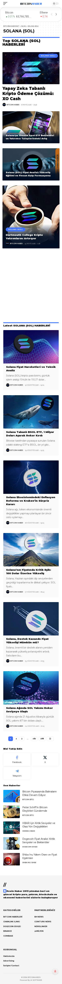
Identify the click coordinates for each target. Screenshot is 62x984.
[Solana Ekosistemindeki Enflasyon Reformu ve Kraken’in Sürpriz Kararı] (31, 477)
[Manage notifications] (55, 971)
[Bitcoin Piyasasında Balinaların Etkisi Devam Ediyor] (11, 796)
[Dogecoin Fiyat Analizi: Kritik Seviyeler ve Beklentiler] (11, 843)
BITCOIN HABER (13, 105)
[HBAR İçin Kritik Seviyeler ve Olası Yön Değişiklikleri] (11, 827)
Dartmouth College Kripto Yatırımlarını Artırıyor (24, 236)
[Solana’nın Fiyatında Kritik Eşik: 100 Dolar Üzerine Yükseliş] (31, 549)
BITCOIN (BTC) (28, 799)
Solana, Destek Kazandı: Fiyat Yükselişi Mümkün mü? (27, 640)
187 (34, 739)
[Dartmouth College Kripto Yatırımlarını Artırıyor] (31, 217)
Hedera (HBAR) (28, 831)
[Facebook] (17, 759)
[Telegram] (17, 773)
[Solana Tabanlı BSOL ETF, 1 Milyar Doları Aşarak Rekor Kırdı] (31, 412)
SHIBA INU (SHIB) (29, 862)
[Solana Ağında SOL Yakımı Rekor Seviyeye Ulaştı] (31, 688)
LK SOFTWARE (36, 980)
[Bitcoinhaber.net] (31, 3)
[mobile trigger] (6, 3)
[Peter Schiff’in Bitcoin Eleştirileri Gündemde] (11, 812)
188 (42, 739)
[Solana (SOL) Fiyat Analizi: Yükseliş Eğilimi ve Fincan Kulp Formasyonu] (31, 164)
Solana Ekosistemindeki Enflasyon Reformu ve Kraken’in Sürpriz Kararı (30, 501)
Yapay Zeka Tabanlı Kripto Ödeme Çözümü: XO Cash (28, 93)
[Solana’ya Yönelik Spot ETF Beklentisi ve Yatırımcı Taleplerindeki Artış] (31, 127)
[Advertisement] (31, 286)
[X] (45, 759)
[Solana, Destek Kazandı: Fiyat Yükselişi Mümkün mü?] (31, 618)
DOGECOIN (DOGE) (29, 847)
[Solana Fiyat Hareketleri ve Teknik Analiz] (31, 346)
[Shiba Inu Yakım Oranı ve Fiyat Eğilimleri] (11, 859)
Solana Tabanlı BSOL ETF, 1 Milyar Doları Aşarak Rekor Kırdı (30, 433)
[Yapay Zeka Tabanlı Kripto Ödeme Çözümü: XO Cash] (31, 68)
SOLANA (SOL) (48, 56)
